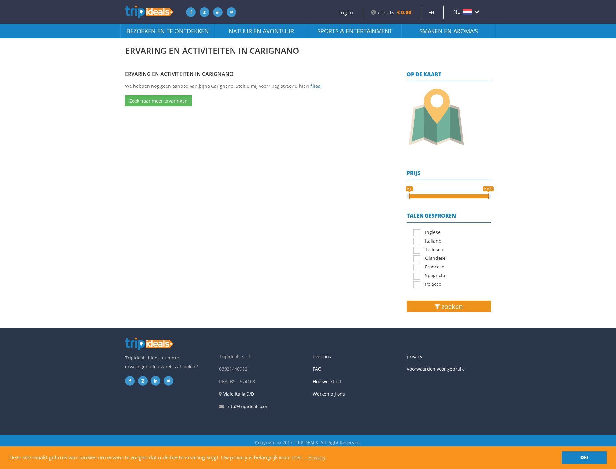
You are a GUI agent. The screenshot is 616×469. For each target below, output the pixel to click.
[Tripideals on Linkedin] (216, 12)
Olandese (435, 258)
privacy (414, 356)
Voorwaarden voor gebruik (435, 369)
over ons (322, 356)
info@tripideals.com (248, 406)
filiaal (316, 86)
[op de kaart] (449, 117)
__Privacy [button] (315, 457)
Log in (345, 12)
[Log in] (431, 12)
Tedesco (434, 249)
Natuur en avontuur (261, 31)
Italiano (433, 241)
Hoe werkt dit (327, 381)
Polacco (433, 284)
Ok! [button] (584, 457)
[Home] (149, 12)
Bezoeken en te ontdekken (167, 31)
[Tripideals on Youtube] (230, 12)
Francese (434, 267)
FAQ (317, 369)
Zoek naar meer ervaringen (158, 101)
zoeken (451, 306)
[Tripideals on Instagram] (203, 12)
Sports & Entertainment (354, 31)
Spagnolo (435, 275)
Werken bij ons (329, 394)
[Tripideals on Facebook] (189, 12)
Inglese (433, 232)
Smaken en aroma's (448, 31)
